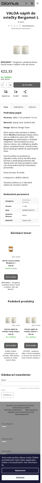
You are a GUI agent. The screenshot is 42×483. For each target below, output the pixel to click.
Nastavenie (20, 470)
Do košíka (28, 85)
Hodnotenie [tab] (18, 107)
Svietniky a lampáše (26, 201)
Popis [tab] (6, 107)
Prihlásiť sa (7, 395)
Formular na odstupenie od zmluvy (20, 405)
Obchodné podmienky (13, 410)
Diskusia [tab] (32, 107)
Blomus (21, 22)
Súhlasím (20, 477)
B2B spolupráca (31, 410)
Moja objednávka (22, 414)
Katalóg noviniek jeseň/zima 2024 (21, 412)
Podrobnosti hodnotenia (21, 28)
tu (3, 465)
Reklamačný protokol (21, 408)
